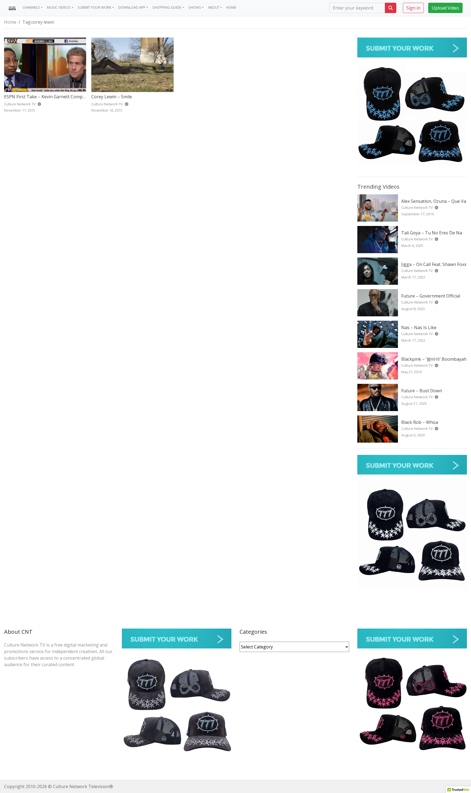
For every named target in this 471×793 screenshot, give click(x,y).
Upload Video (445, 8)
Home (10, 22)
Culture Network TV (417, 207)
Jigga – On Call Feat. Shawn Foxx (433, 264)
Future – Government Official (430, 296)
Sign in (413, 8)
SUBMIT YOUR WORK (94, 7)
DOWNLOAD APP (132, 7)
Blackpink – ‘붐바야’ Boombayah (433, 359)
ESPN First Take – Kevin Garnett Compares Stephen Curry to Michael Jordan (81, 97)
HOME (231, 7)
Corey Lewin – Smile (111, 97)
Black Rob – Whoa (419, 422)
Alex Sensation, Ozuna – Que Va (433, 201)
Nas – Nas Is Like (418, 327)
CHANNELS (31, 7)
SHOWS (194, 7)
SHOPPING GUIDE (166, 7)
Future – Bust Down (421, 391)
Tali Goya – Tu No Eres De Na (431, 233)
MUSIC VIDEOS (59, 7)
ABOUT (213, 7)
